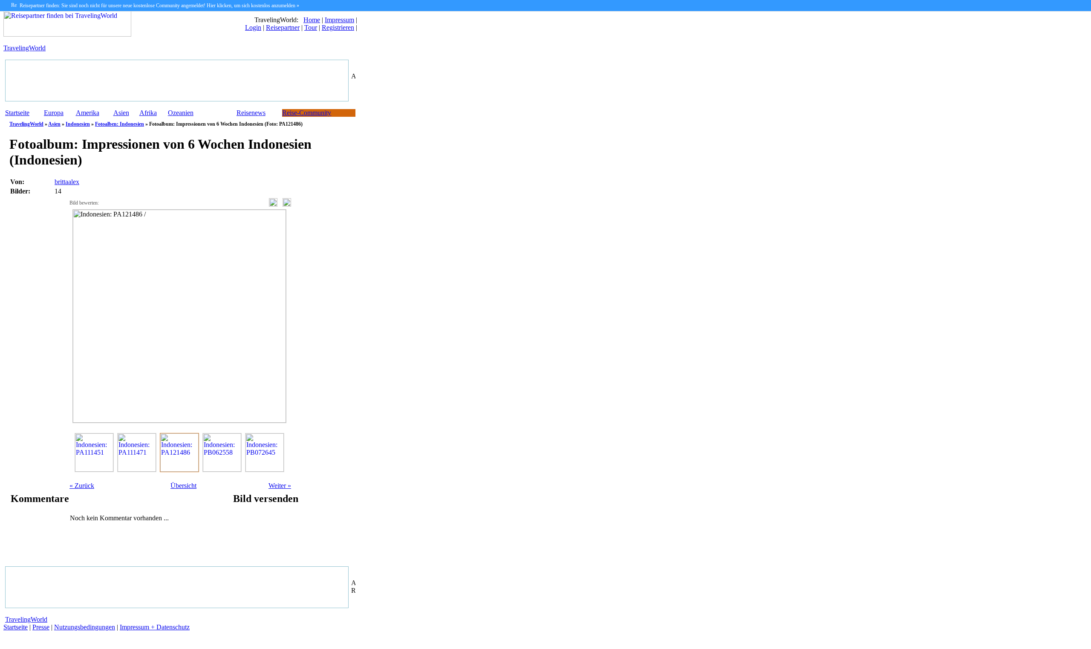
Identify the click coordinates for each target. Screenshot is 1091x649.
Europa (53, 112)
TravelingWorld (24, 48)
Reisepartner (283, 27)
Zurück (81, 485)
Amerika (87, 112)
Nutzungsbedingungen (84, 627)
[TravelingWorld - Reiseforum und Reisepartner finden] (67, 34)
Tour (310, 27)
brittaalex (67, 181)
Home (311, 19)
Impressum (339, 19)
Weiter (279, 485)
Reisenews (251, 112)
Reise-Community (306, 112)
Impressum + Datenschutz (155, 627)
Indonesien (78, 124)
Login (253, 27)
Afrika (148, 112)
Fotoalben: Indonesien (119, 124)
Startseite (17, 112)
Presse (40, 627)
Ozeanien (180, 112)
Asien (121, 112)
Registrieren (338, 27)
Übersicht (183, 485)
